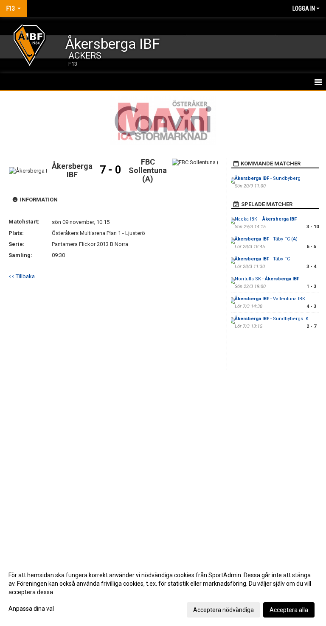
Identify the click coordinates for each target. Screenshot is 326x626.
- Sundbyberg (268, 178)
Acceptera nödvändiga (223, 609)
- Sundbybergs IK (272, 318)
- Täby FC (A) (266, 239)
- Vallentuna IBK (270, 299)
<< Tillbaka (21, 276)
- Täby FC (262, 259)
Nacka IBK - (266, 219)
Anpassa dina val (31, 608)
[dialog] (163, 592)
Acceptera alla (289, 609)
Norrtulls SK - (267, 279)
